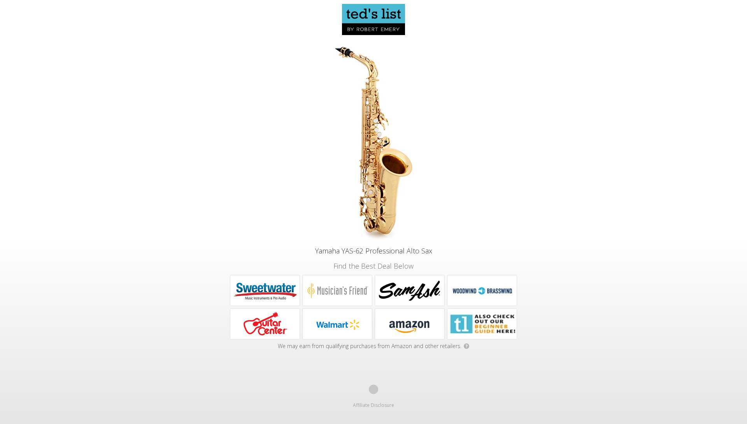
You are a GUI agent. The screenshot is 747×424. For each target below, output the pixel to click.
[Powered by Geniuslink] (373, 389)
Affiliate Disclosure (373, 405)
